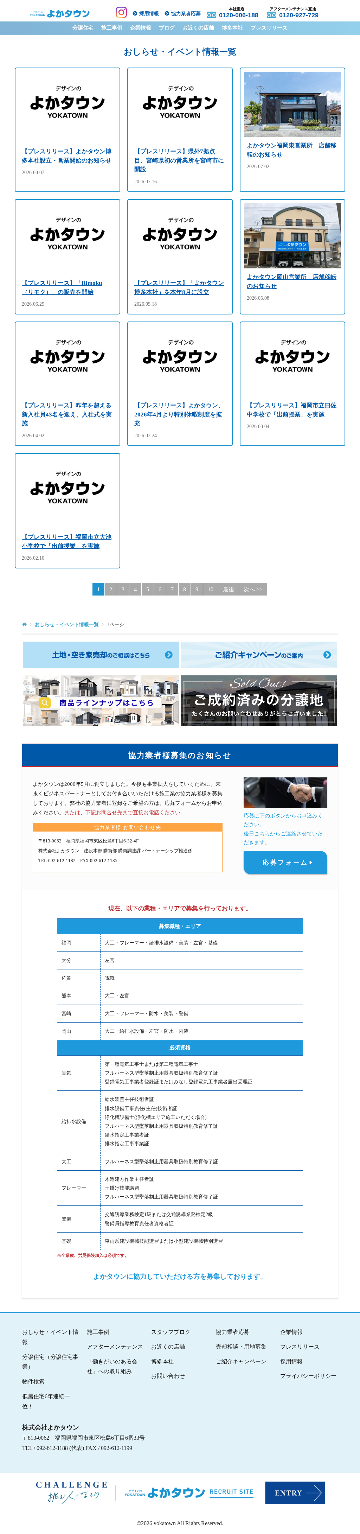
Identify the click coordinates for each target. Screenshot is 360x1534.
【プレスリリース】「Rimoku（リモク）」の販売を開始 (62, 287)
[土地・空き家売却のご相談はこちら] (101, 655)
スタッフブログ (171, 1332)
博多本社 (232, 28)
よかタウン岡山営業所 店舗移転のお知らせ (291, 281)
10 (210, 589)
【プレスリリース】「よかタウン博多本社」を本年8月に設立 (179, 287)
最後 (228, 589)
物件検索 (33, 1382)
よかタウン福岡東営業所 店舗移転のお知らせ (291, 150)
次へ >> (253, 589)
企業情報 (140, 28)
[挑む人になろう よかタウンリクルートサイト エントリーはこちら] (177, 1493)
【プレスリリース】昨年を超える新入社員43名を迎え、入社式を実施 (67, 414)
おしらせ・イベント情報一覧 (67, 624)
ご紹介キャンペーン (241, 1361)
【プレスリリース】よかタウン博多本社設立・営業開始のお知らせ (66, 156)
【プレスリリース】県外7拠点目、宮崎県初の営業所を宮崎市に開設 (179, 160)
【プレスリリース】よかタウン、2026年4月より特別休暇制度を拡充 (179, 414)
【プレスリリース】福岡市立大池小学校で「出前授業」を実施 (66, 541)
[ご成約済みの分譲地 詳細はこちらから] (259, 700)
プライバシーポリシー (308, 1376)
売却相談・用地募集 (241, 1347)
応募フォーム (285, 862)
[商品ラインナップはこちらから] (101, 700)
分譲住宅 (83, 28)
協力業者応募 (186, 13)
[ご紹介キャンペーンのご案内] (259, 655)
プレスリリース (269, 28)
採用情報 (149, 13)
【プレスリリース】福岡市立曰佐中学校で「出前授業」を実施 (291, 410)
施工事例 (111, 28)
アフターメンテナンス (115, 1347)
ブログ (167, 28)
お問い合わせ (168, 1376)
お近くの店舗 (198, 28)
